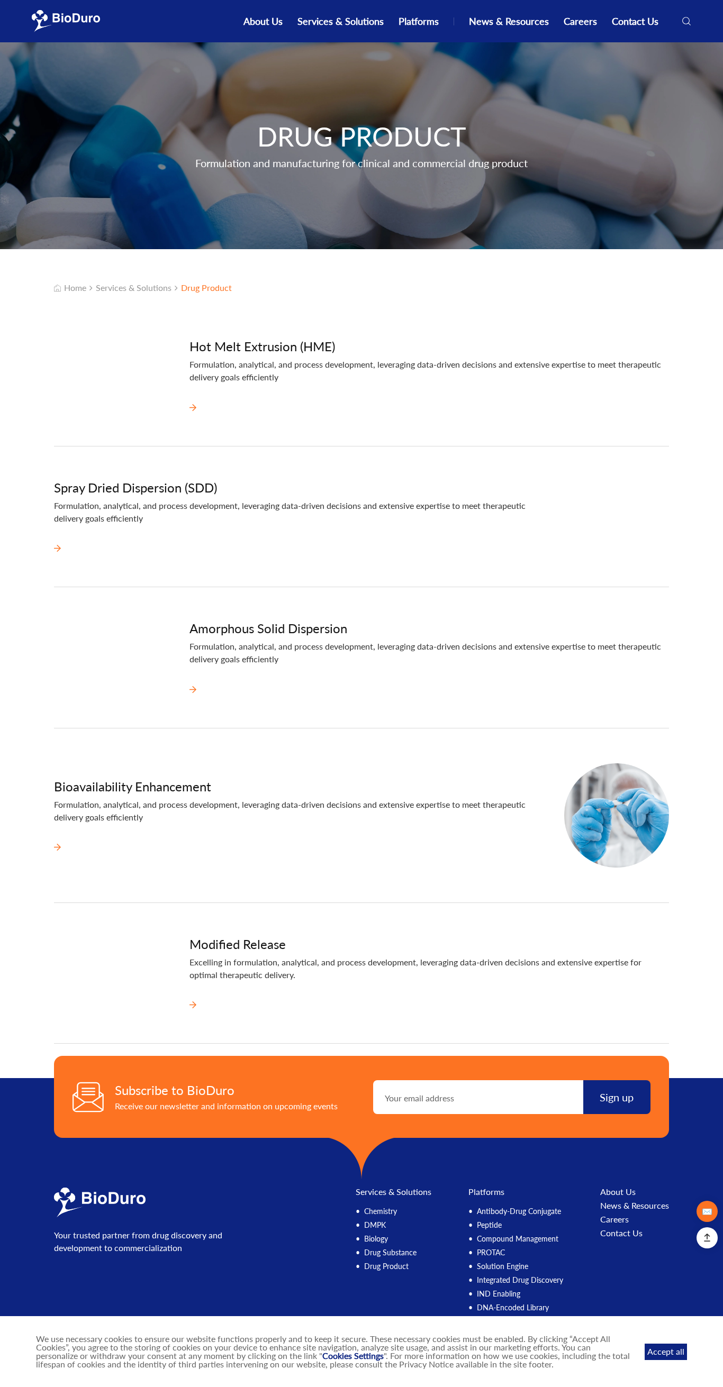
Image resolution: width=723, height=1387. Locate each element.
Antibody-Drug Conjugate (519, 1211)
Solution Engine (502, 1266)
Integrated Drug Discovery (520, 1279)
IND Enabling (498, 1293)
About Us (263, 21)
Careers (580, 21)
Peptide (489, 1224)
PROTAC (491, 1252)
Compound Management (517, 1238)
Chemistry (380, 1211)
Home (75, 288)
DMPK (375, 1224)
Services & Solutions (340, 21)
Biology (376, 1238)
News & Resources (509, 21)
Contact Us (635, 21)
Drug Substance (390, 1252)
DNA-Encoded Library (513, 1307)
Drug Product (206, 288)
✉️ (707, 1211)
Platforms (419, 21)
